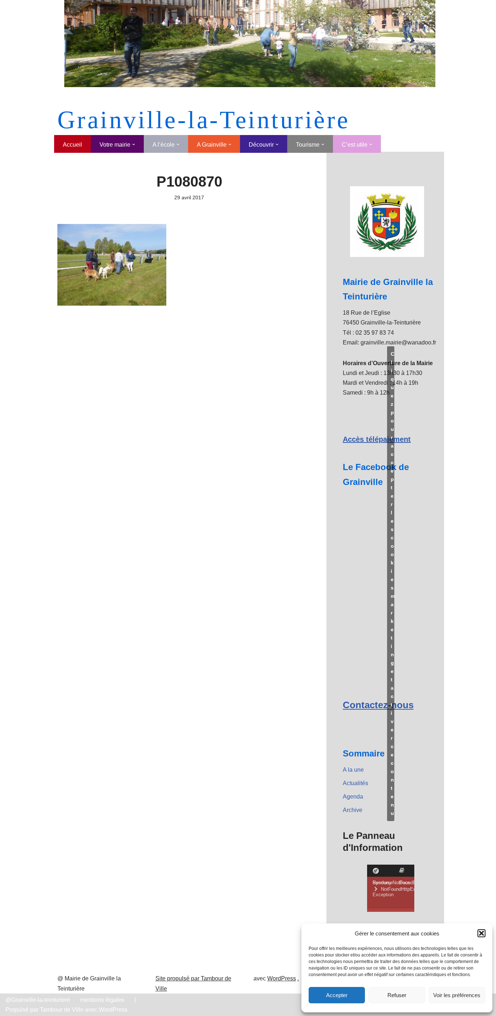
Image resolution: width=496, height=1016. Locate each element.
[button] (481, 933)
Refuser (396, 995)
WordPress (281, 978)
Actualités (355, 783)
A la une (353, 770)
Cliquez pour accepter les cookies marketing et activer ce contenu (392, 583)
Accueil (72, 145)
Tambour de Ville (62, 1010)
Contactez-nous (378, 705)
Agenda (353, 796)
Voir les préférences (456, 995)
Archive (352, 810)
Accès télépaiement (377, 439)
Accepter (336, 995)
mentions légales (102, 1000)
